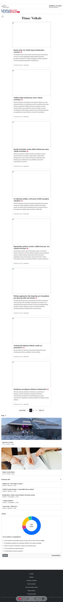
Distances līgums (31, 584)
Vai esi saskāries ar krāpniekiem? (11, 537)
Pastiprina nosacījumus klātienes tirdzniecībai (31, 389)
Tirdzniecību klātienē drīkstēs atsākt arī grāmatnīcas (28, 346)
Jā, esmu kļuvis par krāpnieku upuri (14, 548)
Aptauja (3, 514)
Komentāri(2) (56, 555)
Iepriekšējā (22, 410)
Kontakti (31, 574)
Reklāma (31, 577)
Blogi (2, 415)
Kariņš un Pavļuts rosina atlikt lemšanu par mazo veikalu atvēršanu (31, 150)
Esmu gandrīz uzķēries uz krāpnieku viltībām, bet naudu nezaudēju (22, 543)
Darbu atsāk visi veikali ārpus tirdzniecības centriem (29, 51)
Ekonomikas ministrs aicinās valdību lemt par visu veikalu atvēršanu (31, 247)
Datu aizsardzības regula (32, 587)
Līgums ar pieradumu (8, 472)
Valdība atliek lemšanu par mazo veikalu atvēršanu (28, 98)
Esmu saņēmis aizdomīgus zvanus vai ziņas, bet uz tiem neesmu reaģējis (24, 540)
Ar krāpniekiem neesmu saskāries (13, 551)
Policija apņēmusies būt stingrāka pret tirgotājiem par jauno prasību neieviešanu (31, 297)
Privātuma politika (31, 594)
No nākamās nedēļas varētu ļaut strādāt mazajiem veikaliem (31, 200)
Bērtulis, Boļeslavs (53, 7)
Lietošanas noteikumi (31, 580)
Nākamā (41, 410)
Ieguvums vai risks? (7, 442)
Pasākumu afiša (5, 479)
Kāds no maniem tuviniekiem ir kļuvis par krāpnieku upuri (20, 546)
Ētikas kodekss (31, 590)
